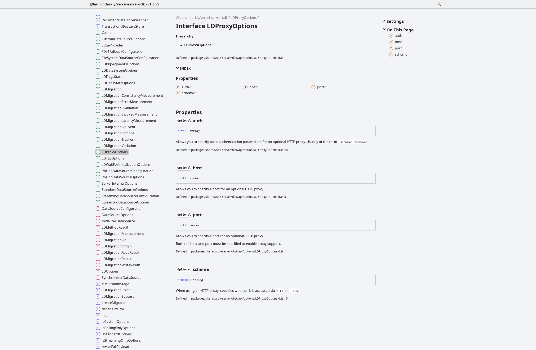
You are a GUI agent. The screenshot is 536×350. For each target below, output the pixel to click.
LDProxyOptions (244, 17)
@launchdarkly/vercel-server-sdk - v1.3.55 (124, 4)
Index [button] (185, 68)
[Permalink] (206, 121)
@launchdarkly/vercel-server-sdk (202, 17)
